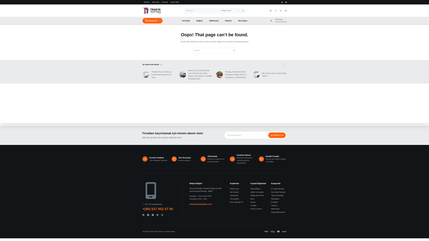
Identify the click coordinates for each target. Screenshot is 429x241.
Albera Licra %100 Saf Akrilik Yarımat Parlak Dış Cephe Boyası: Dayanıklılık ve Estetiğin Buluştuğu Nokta (200, 75)
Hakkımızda (213, 21)
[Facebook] (282, 2)
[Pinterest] (157, 215)
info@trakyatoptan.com (200, 204)
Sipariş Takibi (175, 2)
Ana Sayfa (186, 21)
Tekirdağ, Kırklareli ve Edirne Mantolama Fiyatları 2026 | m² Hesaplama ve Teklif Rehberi (236, 74)
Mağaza (200, 21)
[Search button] (243, 10)
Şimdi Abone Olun (277, 135)
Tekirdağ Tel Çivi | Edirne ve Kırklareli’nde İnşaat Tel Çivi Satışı (161, 74)
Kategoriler (152, 21)
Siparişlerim (234, 195)
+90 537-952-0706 (281, 22)
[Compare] (281, 10)
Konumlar (165, 2)
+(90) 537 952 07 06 (157, 209)
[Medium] (162, 215)
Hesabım (146, 2)
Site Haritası (234, 192)
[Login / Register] (270, 10)
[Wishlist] (276, 10)
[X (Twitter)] (148, 215)
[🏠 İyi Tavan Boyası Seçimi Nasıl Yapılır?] (256, 74)
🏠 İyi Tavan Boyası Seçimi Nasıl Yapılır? (274, 74)
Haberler (228, 21)
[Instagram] (286, 2)
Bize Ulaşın (242, 21)
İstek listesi (155, 2)
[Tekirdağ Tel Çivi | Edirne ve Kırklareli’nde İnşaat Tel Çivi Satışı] (145, 74)
